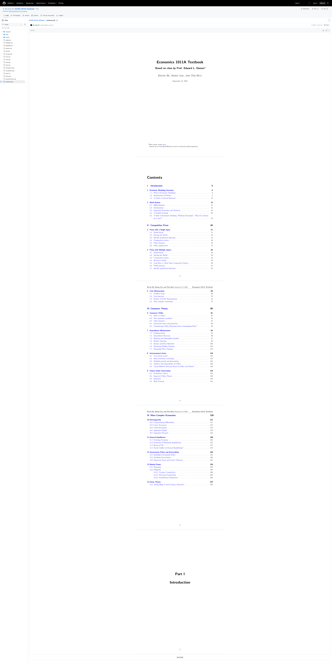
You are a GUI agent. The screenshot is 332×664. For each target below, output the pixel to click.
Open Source (40, 3)
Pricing (60, 3)
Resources (29, 3)
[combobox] (14, 28)
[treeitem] (13, 81)
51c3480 (313, 25)
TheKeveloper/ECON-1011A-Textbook (18, 11)
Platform (10, 3)
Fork (316, 8)
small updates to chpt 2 (47, 25)
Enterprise (51, 3)
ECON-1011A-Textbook (24, 9)
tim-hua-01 (9, 9)
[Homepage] (4, 3)
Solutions (20, 3)
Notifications (306, 8)
